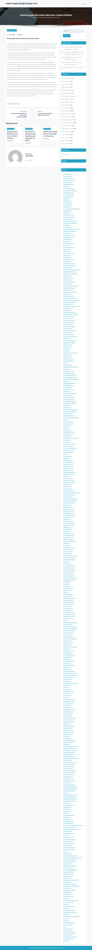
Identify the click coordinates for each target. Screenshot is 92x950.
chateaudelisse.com (68, 267)
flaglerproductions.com (69, 511)
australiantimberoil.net (68, 296)
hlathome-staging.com (68, 399)
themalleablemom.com (69, 571)
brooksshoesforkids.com (69, 699)
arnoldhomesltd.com (68, 324)
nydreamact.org (67, 233)
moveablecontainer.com (69, 282)
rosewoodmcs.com (67, 819)
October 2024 (68, 125)
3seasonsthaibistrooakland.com (71, 438)
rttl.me (64, 926)
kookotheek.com (67, 261)
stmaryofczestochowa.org (69, 565)
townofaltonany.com (68, 618)
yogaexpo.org (66, 442)
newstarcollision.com (68, 389)
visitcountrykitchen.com (69, 602)
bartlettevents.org (67, 280)
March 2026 (67, 87)
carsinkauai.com (67, 882)
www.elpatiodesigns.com (69, 847)
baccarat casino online (13, 103)
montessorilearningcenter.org (70, 870)
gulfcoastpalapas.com (68, 707)
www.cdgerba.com (67, 853)
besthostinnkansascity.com (69, 932)
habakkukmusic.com (68, 734)
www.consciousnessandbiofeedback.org (73, 825)
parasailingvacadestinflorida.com (71, 886)
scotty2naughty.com (68, 551)
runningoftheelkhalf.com (69, 752)
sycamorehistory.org (68, 821)
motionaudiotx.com (68, 924)
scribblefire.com (67, 440)
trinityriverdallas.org (68, 434)
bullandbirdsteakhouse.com (70, 786)
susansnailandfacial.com (69, 742)
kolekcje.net (66, 428)
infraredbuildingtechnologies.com (71, 300)
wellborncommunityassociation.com (72, 269)
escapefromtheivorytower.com (70, 314)
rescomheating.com (68, 928)
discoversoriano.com (68, 478)
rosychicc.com (66, 458)
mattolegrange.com (68, 596)
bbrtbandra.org (67, 241)
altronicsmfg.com (67, 205)
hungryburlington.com (68, 576)
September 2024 (68, 128)
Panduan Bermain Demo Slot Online (73, 67)
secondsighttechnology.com (70, 393)
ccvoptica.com (66, 803)
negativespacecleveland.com (70, 622)
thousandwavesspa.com (69, 655)
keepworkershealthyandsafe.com (71, 229)
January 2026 (67, 93)
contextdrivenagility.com (69, 559)
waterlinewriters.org (68, 711)
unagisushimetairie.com (69, 235)
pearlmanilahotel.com (68, 247)
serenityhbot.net (67, 738)
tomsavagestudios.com (69, 415)
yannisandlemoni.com (68, 359)
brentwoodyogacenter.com (69, 797)
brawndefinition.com (68, 513)
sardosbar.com (66, 348)
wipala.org (65, 454)
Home (84, 4)
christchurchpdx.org (68, 521)
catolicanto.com (67, 430)
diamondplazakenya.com (69, 861)
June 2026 (67, 84)
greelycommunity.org (68, 539)
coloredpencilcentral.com (69, 326)
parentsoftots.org (67, 715)
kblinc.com (65, 363)
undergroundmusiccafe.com (70, 936)
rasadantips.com (67, 200)
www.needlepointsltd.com (69, 784)
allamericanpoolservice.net (69, 411)
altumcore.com (67, 693)
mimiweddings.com (68, 930)
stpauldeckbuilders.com (69, 772)
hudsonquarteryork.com (69, 849)
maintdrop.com (67, 249)
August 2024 (67, 131)
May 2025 (67, 105)
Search (67, 35)
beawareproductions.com (69, 557)
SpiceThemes (59, 948)
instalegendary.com (68, 227)
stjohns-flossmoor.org (68, 632)
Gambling (20, 34)
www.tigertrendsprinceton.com (70, 746)
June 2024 (67, 137)
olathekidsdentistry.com (69, 373)
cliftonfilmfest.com (67, 328)
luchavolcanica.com (68, 642)
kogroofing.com (67, 255)
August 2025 (67, 102)
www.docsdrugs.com (68, 778)
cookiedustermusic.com (69, 636)
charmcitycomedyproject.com (70, 555)
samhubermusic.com (68, 938)
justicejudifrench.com (68, 567)
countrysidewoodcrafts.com (70, 221)
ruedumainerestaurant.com (70, 541)
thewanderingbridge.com (69, 569)
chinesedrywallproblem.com (70, 628)
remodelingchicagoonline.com (70, 795)
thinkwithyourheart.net (68, 334)
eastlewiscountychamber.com (70, 498)
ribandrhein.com (67, 426)
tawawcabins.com (67, 344)
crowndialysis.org (67, 407)
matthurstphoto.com (68, 876)
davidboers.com (67, 724)
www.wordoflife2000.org (69, 340)
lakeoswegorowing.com (69, 910)
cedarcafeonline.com (68, 192)
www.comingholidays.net (69, 482)
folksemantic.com (67, 346)
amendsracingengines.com (69, 762)
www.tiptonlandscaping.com (70, 799)
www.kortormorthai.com (69, 764)
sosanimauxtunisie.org (68, 253)
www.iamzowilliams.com (69, 827)
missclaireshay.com (68, 174)
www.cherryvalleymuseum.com (71, 286)
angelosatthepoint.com (68, 671)
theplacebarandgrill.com (69, 665)
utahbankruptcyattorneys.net (70, 336)
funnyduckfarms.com (68, 896)
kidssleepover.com (67, 211)
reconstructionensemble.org (70, 638)
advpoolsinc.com (67, 669)
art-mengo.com (67, 586)
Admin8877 (12, 34)
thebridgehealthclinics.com (69, 709)
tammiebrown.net (67, 590)
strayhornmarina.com (68, 509)
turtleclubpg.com (67, 649)
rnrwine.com (66, 908)
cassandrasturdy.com (68, 470)
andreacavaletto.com (68, 446)
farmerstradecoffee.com (69, 719)
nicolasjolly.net (66, 531)
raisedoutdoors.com (68, 332)
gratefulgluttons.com (68, 466)
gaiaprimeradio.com (68, 588)
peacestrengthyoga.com (69, 756)
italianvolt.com (66, 350)
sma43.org (65, 792)
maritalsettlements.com (69, 612)
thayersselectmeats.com (69, 701)
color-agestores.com (68, 452)
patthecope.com (67, 685)
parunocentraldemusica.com (70, 855)
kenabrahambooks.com (69, 523)
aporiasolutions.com (68, 703)
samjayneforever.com (68, 874)
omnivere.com (66, 198)
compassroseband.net (68, 691)
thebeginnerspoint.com (69, 480)
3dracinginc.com (67, 488)
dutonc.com (66, 592)
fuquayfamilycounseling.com (70, 912)
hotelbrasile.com (67, 275)
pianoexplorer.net (67, 831)
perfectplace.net (67, 436)
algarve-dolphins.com (68, 604)
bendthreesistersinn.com (69, 630)
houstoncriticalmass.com (69, 490)
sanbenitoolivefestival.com (69, 472)
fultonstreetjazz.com (68, 278)
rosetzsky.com (66, 543)
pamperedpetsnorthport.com (70, 367)
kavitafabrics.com (67, 640)
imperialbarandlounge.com (70, 330)
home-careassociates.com (69, 444)
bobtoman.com (67, 251)
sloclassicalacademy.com (69, 503)
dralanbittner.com (67, 357)
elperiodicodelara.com (68, 178)
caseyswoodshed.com (68, 677)
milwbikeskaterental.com (69, 614)
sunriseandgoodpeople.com (70, 626)
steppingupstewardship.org (70, 801)
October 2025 (68, 99)
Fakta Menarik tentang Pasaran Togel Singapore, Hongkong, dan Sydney (30, 136)
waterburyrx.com (67, 667)
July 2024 (67, 134)
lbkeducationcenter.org (68, 432)
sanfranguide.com (67, 484)
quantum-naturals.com (68, 868)
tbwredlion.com (67, 863)
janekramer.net (66, 582)
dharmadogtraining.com (69, 922)
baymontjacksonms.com (69, 616)
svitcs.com (65, 687)
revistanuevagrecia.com (69, 547)
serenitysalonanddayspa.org (70, 190)
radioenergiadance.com (69, 259)
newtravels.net (66, 213)
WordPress (42, 948)
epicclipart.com (67, 245)
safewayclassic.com (68, 219)
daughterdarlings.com (68, 184)
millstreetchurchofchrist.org (70, 884)
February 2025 (68, 114)
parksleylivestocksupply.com (70, 448)
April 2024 (67, 143)
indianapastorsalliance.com (70, 673)
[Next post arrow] (56, 114)
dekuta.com (66, 813)
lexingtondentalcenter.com (69, 403)
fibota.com (65, 851)
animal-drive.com (67, 695)
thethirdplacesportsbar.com (70, 839)
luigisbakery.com (67, 807)
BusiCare (52, 948)
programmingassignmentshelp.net (71, 209)
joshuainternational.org (69, 740)
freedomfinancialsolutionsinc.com (71, 758)
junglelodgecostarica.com (69, 598)
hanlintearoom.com (68, 894)
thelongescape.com (68, 594)
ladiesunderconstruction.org (70, 292)
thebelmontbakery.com (69, 217)
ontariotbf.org (66, 225)
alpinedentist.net (67, 257)
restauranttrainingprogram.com (71, 409)
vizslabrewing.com (67, 355)
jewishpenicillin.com (68, 413)
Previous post (23, 111)
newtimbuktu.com (67, 202)
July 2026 (67, 81)
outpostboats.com (67, 460)
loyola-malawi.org (67, 456)
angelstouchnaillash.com (69, 383)
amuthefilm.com (67, 527)
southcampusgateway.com (69, 265)
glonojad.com (66, 545)
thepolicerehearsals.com (69, 494)
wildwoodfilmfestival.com (69, 271)
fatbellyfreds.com (67, 845)
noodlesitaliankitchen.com (69, 231)
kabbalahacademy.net (68, 385)
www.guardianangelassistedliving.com (72, 857)
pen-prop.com (66, 744)
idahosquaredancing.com (69, 342)
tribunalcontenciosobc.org (69, 501)
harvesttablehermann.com (69, 302)
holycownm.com (67, 644)
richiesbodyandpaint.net (69, 180)
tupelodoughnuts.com (68, 371)
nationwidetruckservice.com (70, 647)
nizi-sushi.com (66, 584)
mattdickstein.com (67, 728)
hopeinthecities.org (68, 464)
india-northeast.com (68, 318)
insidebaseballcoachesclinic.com (71, 880)
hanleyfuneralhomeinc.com (70, 375)
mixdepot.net (66, 817)
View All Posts (29, 160)
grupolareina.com (67, 284)
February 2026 (68, 90)
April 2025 (67, 108)
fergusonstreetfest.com (69, 872)
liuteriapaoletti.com (68, 624)
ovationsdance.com (68, 423)
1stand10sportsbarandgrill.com (71, 379)
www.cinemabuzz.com (68, 815)
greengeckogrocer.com (68, 397)
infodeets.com (66, 186)
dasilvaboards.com (67, 505)
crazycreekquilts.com (68, 517)
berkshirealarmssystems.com (70, 353)
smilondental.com (67, 387)
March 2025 (67, 111)
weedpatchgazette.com (68, 361)
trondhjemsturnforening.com (70, 859)
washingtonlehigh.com (68, 805)
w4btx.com (66, 381)
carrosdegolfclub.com (68, 304)
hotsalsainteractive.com (69, 188)
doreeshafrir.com (67, 553)
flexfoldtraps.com (67, 760)
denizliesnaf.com (67, 681)
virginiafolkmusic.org (68, 421)
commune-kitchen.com (68, 525)
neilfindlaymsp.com (68, 659)
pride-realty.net (67, 888)
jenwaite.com (66, 898)
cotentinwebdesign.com (69, 288)
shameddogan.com (68, 713)
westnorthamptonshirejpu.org (70, 273)
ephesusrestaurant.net (68, 841)
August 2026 (67, 78)
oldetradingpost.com (68, 290)
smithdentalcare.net (68, 934)
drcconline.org (66, 663)
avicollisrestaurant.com (69, 661)
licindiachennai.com (68, 182)
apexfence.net (66, 941)
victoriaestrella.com (68, 653)
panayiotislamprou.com (69, 263)
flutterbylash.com (67, 892)
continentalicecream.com (69, 515)
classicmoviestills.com (68, 474)
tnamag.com (66, 697)
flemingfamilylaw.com (68, 906)
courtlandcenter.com (68, 657)
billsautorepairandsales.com (70, 865)
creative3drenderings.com (69, 717)
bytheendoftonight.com (69, 462)
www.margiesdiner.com (69, 780)
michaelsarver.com (67, 395)
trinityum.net (66, 835)
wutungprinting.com (68, 610)
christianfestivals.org (68, 600)
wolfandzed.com (67, 811)
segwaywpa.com (67, 705)
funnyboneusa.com (68, 634)
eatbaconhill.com (67, 207)
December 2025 (68, 96)
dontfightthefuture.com (69, 322)
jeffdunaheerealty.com (68, 754)
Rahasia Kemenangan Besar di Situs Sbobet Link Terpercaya (50, 134)
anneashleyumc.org (68, 768)
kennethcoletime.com (68, 574)
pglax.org (65, 620)
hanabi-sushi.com (67, 809)
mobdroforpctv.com (68, 468)
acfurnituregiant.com (68, 194)
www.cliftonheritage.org (69, 790)
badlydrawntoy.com (68, 730)
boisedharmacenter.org (69, 450)
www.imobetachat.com (68, 726)
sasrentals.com (66, 391)
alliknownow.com (67, 496)
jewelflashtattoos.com (68, 237)
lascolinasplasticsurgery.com (70, 788)
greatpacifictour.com (68, 651)
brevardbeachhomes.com (69, 312)
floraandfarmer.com (68, 308)
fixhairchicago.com (67, 679)
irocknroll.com (66, 338)
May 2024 (67, 140)
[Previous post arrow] (8, 114)
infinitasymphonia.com (68, 533)
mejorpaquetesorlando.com (70, 377)
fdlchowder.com (67, 782)
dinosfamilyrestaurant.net (69, 298)
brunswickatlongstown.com (70, 578)
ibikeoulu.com (66, 561)
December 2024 (68, 119)
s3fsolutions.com (67, 310)
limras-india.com (67, 176)
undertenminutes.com (68, 196)
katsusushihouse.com (68, 537)
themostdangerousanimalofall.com (71, 492)
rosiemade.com (67, 369)
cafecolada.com (67, 476)
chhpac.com (66, 920)
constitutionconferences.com (70, 683)
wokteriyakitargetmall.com (69, 401)
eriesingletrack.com (68, 365)
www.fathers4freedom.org (69, 748)
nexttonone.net (67, 736)
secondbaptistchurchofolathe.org (71, 916)
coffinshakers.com (67, 563)
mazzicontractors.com (68, 837)
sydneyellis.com (67, 405)
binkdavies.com (67, 519)
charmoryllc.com (67, 486)
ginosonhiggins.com (68, 608)
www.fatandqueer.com (68, 766)
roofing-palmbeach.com (69, 320)
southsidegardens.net (68, 833)
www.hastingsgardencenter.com (71, 829)
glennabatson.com (67, 507)
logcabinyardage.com (68, 722)
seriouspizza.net (67, 689)
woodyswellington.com (69, 843)
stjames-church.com (68, 549)
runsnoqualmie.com (68, 776)
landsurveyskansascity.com (69, 770)
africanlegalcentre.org (68, 535)
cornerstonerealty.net (68, 823)
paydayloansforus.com (68, 215)
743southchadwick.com (69, 316)
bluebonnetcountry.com (69, 243)
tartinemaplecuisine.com (69, 580)
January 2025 (67, 117)
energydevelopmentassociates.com (71, 306)
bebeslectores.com (67, 294)
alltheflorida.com (67, 878)
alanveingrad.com (67, 606)
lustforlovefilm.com (68, 529)
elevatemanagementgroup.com (71, 900)
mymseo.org (66, 918)
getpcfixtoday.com (67, 239)
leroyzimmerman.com (68, 902)
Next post (40, 111)
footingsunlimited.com (68, 774)
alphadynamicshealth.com (69, 890)
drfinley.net (66, 904)
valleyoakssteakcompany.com (70, 675)
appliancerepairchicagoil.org (70, 223)
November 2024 (68, 122)
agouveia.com (66, 914)
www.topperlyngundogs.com (21, 3)
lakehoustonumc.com (68, 732)
